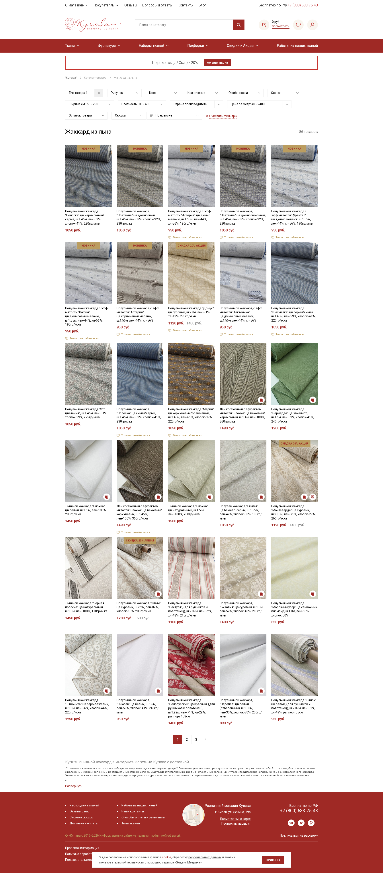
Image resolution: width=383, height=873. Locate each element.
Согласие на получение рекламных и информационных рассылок (182, 481)
